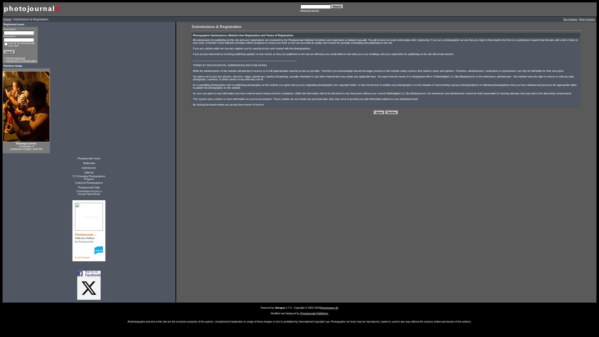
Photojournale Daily (89, 187)
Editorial (88, 172)
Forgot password (15, 58)
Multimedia (89, 163)
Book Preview (82, 257)
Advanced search (309, 10)
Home (7, 19)
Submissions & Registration (21, 60)
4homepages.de (329, 307)
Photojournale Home (88, 158)
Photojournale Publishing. (314, 313)
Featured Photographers (89, 182)
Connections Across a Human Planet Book (89, 192)
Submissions (89, 167)
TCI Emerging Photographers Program (89, 177)
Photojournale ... (85, 234)
